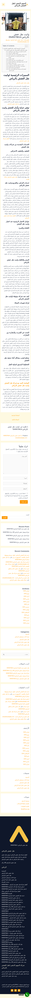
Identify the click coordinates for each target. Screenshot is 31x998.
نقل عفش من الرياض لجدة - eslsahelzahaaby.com (15, 577)
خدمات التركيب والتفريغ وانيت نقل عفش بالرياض (17, 54)
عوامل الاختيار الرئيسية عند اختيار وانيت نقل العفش (16, 57)
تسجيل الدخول (25, 801)
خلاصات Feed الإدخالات (23, 803)
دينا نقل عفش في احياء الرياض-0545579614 (13, 915)
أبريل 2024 (26, 617)
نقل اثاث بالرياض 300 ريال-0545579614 (12, 944)
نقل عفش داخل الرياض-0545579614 (11, 953)
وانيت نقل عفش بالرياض (22, 83)
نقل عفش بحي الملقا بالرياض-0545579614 (18, 529)
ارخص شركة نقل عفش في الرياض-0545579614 (14, 889)
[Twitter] (15, 990)
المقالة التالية (15, 419)
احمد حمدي (26, 573)
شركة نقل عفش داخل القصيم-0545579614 (13, 937)
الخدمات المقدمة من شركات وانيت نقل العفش (17, 51)
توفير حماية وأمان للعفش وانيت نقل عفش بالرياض (16, 50)
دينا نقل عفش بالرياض (13, 104)
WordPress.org (25, 809)
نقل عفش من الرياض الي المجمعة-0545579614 (14, 959)
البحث (27, 515)
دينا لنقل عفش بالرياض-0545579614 (11, 904)
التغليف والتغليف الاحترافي (13, 53)
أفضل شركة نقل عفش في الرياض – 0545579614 (14, 884)
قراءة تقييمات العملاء (12, 63)
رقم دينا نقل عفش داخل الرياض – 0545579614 (14, 917)
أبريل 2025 (26, 596)
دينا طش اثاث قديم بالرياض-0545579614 (12, 902)
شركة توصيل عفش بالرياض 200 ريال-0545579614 (16, 532)
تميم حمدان (26, 568)
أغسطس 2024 (25, 612)
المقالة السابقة (15, 415)
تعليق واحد (26, 40)
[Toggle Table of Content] (25, 46)
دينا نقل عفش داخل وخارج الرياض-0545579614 (14, 913)
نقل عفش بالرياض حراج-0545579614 (19, 542)
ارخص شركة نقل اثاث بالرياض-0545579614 (13, 886)
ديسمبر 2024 (25, 607)
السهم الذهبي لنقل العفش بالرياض (19, 4)
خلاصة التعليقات (25, 806)
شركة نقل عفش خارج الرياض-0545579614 (13, 935)
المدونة (27, 634)
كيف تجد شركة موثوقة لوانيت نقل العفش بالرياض (17, 61)
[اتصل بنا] (27, 994)
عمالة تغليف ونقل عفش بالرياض (18, 580)
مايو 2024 (26, 615)
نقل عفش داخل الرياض (17, 40)
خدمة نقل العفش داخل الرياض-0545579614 (13, 895)
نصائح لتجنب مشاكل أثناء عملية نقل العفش (17, 66)
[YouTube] (12, 990)
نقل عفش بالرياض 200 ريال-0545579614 (12, 948)
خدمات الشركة (5, 882)
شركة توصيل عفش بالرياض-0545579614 (18, 539)
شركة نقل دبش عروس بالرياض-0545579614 (17, 535)
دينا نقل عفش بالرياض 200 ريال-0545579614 (13, 906)
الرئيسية (4, 871)
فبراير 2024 (26, 623)
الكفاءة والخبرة (11, 58)
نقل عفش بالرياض (24, 639)
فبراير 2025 (26, 601)
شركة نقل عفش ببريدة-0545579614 (11, 931)
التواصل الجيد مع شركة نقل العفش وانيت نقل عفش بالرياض (17, 70)
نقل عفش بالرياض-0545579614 (10, 951)
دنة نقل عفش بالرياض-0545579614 (11, 898)
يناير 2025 (26, 604)
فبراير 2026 (26, 591)
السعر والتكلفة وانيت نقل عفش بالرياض (15, 60)
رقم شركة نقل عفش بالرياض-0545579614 (13, 920)
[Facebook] (19, 990)
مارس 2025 (26, 599)
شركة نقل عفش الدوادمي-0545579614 (12, 922)
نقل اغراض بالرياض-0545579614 (10, 946)
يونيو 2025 (26, 593)
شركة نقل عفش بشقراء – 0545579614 (12, 933)
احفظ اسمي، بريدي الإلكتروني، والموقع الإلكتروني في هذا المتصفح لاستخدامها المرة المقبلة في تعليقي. (16, 496)
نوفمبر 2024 (26, 609)
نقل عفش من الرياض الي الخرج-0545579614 (13, 957)
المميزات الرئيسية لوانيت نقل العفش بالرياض (14, 48)
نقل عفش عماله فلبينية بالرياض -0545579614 (14, 955)
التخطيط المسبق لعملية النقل (14, 67)
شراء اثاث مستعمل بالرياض (22, 636)
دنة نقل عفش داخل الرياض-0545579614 (12, 900)
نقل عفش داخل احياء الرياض (21, 642)
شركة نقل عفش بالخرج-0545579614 (11, 924)
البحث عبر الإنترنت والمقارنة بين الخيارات (16, 64)
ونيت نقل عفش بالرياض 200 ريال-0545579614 (14, 962)
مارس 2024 (26, 620)
